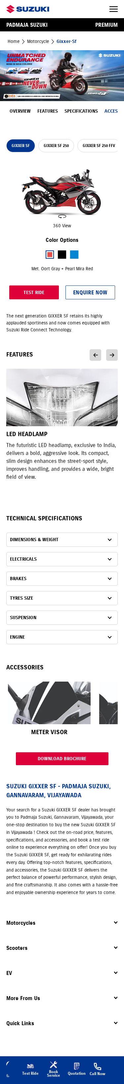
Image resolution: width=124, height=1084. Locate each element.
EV (9, 973)
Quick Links (20, 1023)
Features (47, 111)
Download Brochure (62, 759)
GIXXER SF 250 (56, 145)
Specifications (81, 111)
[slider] (62, 196)
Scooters (16, 948)
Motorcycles (20, 922)
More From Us (23, 998)
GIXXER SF (21, 145)
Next (112, 355)
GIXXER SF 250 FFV (99, 145)
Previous (95, 355)
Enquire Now (90, 292)
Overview (20, 111)
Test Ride (33, 292)
